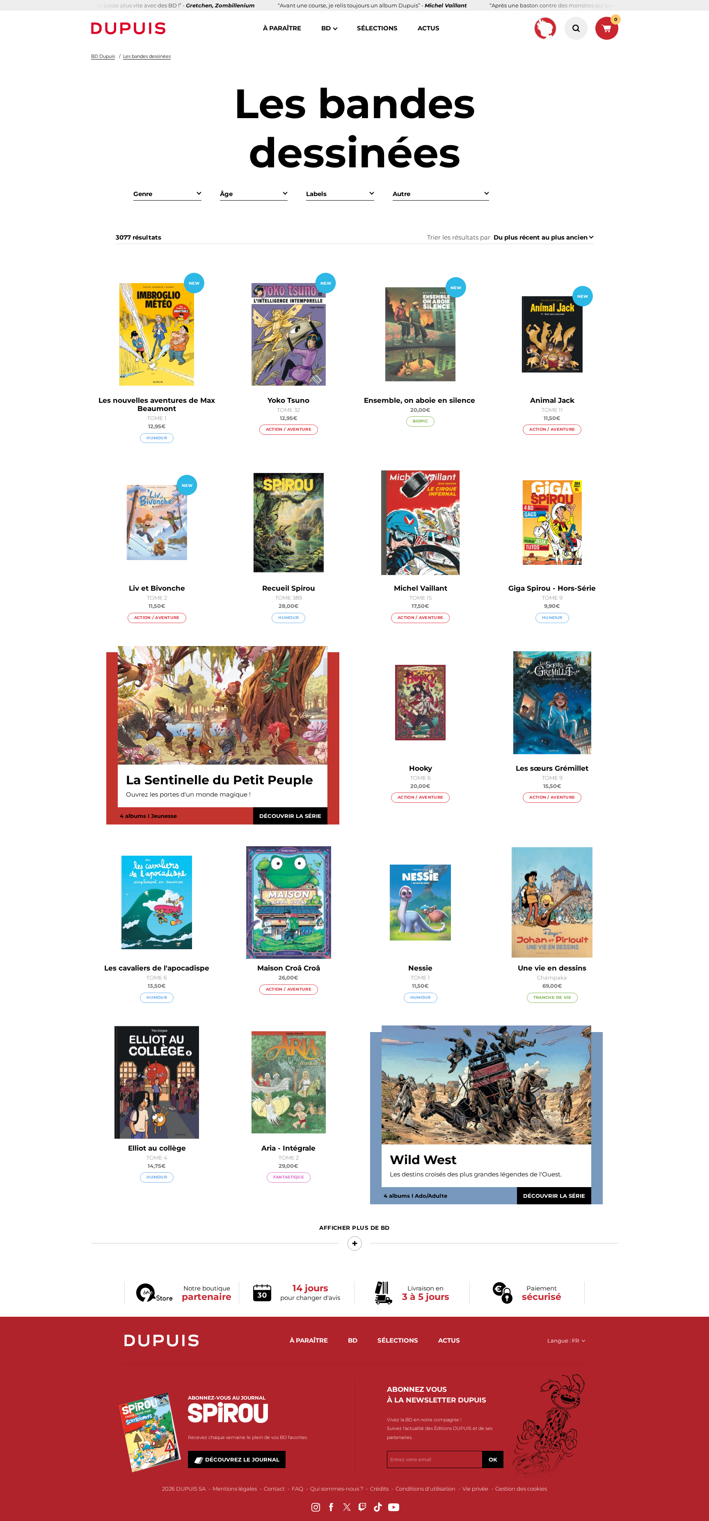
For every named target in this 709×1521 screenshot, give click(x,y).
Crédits (379, 1488)
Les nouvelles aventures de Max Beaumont (156, 404)
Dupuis (130, 28)
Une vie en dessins (552, 968)
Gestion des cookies (521, 1488)
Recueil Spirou (288, 588)
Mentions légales (235, 1488)
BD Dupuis (103, 56)
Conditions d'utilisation (425, 1488)
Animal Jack (552, 400)
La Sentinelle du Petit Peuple (219, 780)
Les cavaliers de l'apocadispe (156, 968)
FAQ (297, 1488)
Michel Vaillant (420, 588)
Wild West (423, 1160)
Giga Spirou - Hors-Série (552, 588)
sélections (377, 28)
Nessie (420, 968)
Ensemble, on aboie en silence (420, 400)
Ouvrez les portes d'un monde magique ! (188, 794)
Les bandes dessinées (147, 56)
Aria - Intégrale (288, 1148)
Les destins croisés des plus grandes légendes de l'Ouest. (476, 1174)
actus (428, 28)
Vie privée (475, 1488)
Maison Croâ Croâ (288, 968)
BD (326, 28)
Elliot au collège (157, 1148)
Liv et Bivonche (157, 588)
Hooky (420, 768)
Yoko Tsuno (288, 400)
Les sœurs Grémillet (552, 768)
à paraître (282, 28)
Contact (274, 1488)
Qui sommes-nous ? (336, 1488)
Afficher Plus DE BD (354, 1227)
